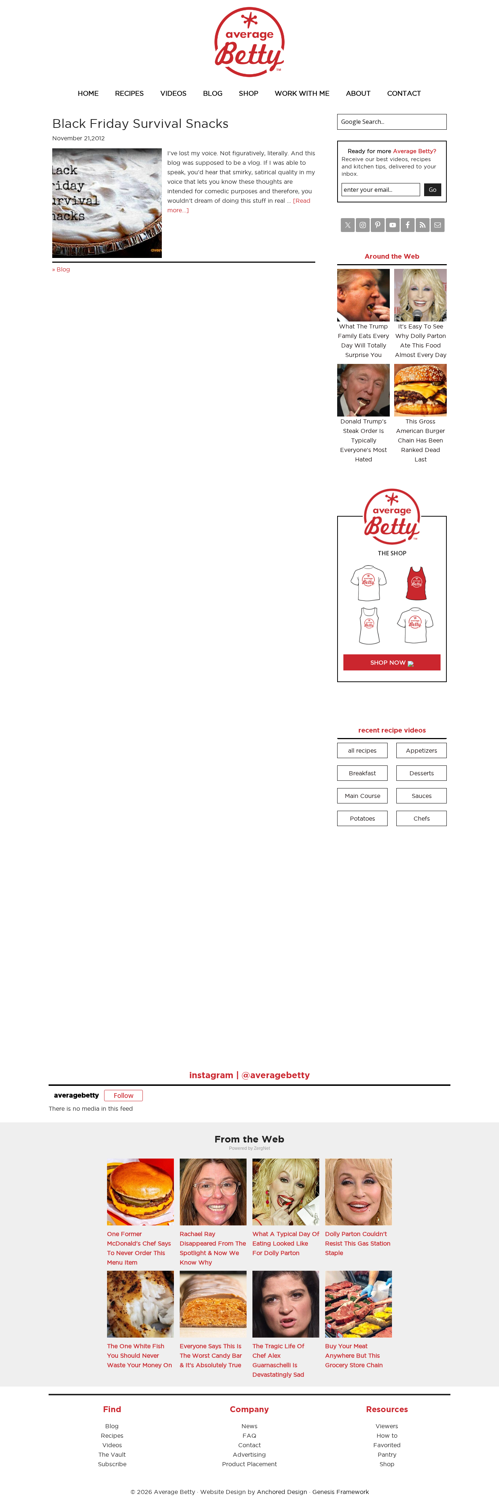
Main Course (362, 795)
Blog (63, 269)
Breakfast (362, 773)
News (249, 1426)
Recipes (112, 1435)
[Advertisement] (392, 943)
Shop (387, 1464)
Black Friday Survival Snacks (140, 123)
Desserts (422, 773)
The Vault (112, 1454)
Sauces (422, 795)
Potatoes (362, 818)
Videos (112, 1445)
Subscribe (112, 1464)
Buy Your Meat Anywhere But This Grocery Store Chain (354, 1355)
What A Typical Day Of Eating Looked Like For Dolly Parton (285, 1243)
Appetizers (421, 750)
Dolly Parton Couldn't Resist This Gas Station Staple (358, 1243)
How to (387, 1435)
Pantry (387, 1454)
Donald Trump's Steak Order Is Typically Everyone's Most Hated (363, 440)
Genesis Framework (340, 1491)
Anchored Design (282, 1491)
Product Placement (249, 1464)
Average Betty (249, 42)
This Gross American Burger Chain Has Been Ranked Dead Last (420, 440)
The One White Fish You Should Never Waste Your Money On (139, 1355)
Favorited (387, 1445)
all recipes (362, 750)
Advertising (249, 1454)
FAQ (249, 1435)
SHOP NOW (389, 662)
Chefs (422, 818)
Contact (249, 1445)
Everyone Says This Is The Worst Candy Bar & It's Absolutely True (211, 1355)
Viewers (387, 1426)
